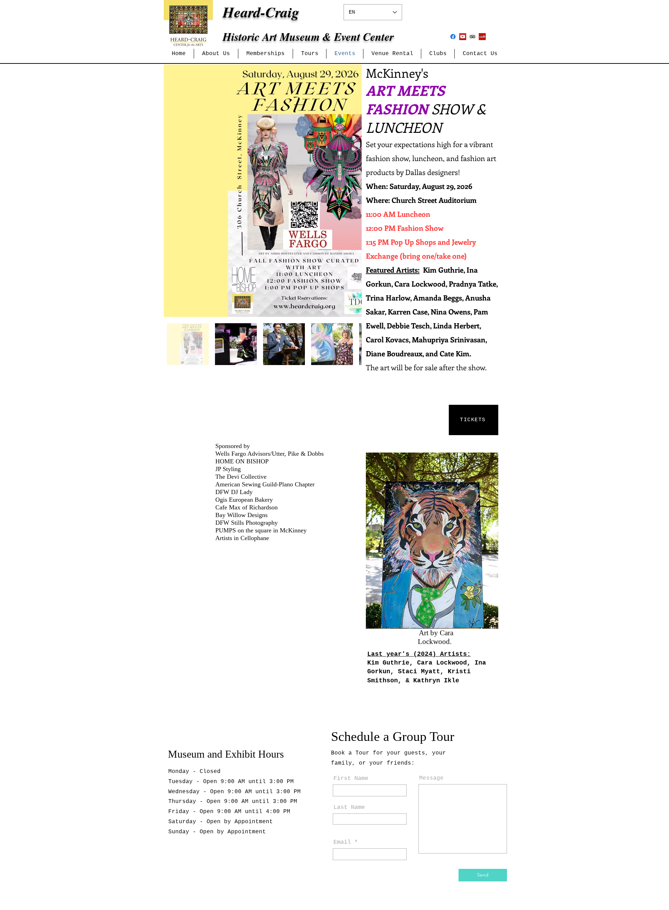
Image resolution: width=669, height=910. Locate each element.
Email (342, 842)
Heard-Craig (261, 12)
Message (431, 778)
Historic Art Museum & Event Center (308, 36)
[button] (216, 54)
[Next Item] (350, 191)
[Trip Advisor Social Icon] (472, 36)
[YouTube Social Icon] (462, 36)
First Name (350, 778)
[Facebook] (452, 36)
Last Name (349, 807)
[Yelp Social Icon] (482, 36)
